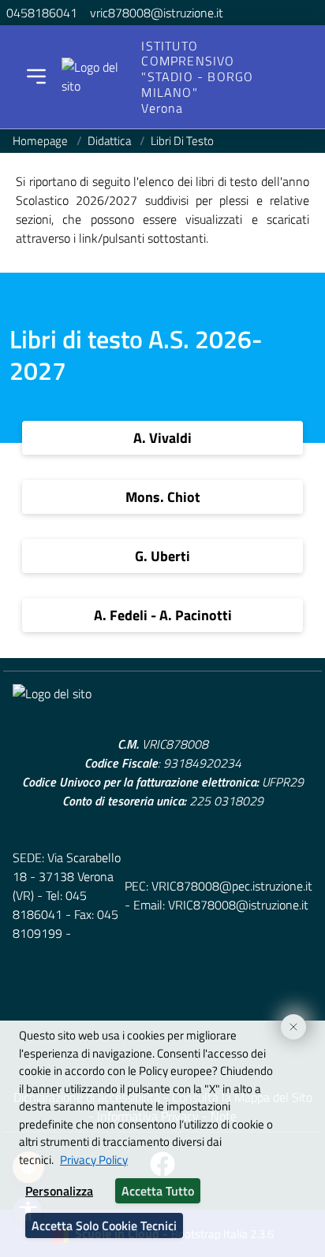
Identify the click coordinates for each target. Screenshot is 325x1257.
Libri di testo (182, 141)
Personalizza (59, 1190)
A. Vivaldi (162, 437)
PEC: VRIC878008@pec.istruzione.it (218, 885)
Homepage (41, 141)
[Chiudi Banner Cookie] (287, 1020)
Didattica (110, 141)
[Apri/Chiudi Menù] (36, 76)
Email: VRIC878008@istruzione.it (220, 904)
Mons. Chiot (162, 497)
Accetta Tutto (157, 1190)
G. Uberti (162, 556)
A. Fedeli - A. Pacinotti (163, 615)
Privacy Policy (94, 1160)
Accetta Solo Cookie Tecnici (104, 1225)
